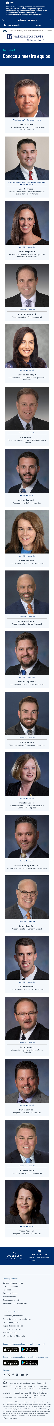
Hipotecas (7, 1290)
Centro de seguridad (11, 1322)
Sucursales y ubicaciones (13, 1316)
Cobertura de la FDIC (11, 1300)
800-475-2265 (39, 1254)
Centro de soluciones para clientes (17, 1319)
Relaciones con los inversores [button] (15, 1303)
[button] (13, 14)
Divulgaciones (18, 1393)
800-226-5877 (14, 1256)
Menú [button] (38, 25)
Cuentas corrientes (10, 1286)
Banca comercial (9, 50)
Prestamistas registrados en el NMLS (44, 1388)
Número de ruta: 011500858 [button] (14, 1336)
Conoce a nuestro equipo (13, 1283)
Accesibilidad (7, 1393)
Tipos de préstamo (10, 1293)
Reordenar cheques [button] (10, 1333)
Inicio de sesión (13, 25)
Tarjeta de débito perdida (13, 1326)
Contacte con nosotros (12, 1329)
